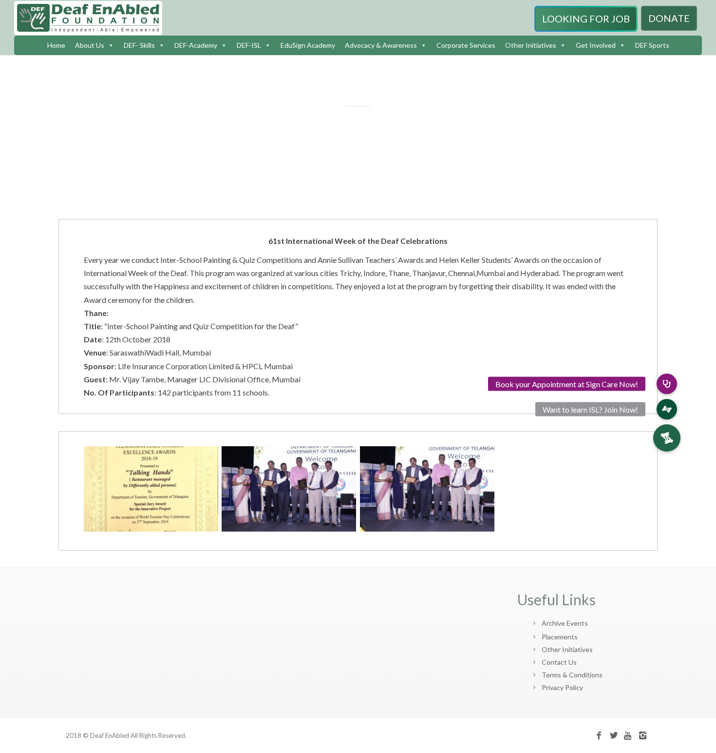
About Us (89, 45)
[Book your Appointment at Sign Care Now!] (667, 384)
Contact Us (559, 662)
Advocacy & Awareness (381, 45)
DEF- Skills (139, 45)
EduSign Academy (308, 45)
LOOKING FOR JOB (586, 18)
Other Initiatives (530, 45)
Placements (560, 637)
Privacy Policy (562, 687)
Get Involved (596, 45)
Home (56, 45)
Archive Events (565, 623)
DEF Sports (652, 45)
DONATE (669, 18)
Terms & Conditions (572, 675)
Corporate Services (465, 45)
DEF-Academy (195, 45)
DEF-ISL (249, 45)
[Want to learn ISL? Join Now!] (667, 409)
